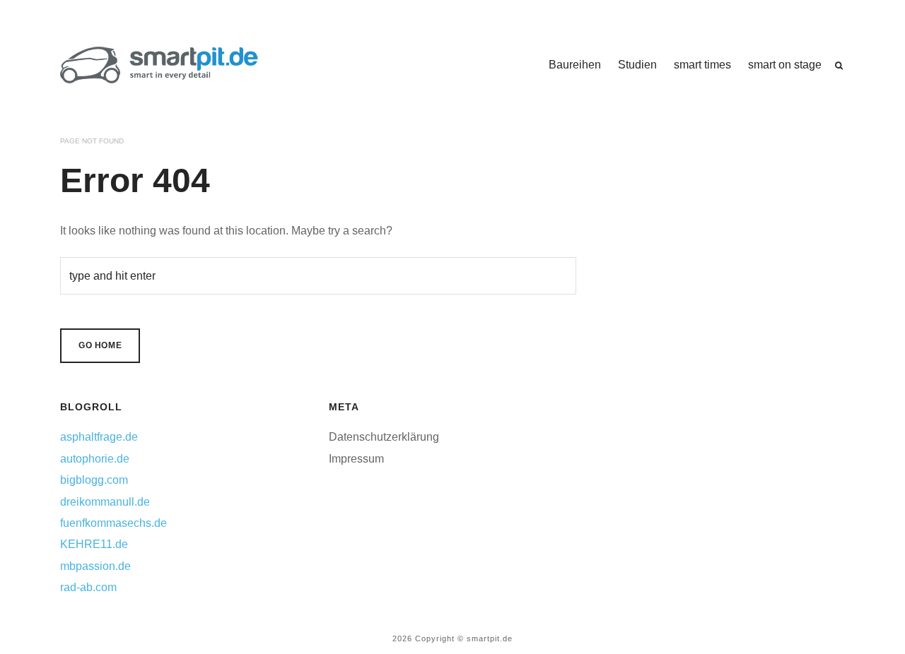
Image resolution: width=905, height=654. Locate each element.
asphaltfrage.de (99, 437)
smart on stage (785, 65)
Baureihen (575, 65)
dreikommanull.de (105, 502)
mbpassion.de (95, 566)
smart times (702, 65)
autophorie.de (94, 459)
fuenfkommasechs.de (113, 523)
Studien (637, 65)
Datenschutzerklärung (384, 437)
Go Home (100, 345)
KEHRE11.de (94, 544)
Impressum (356, 459)
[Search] (839, 66)
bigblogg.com (94, 480)
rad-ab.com (88, 587)
